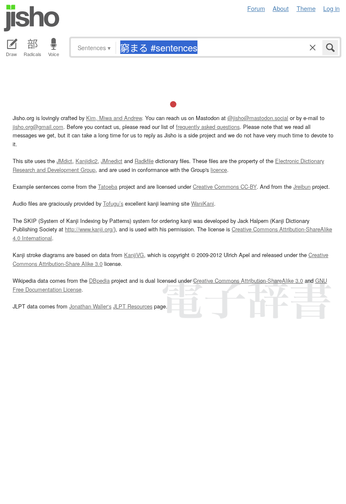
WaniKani (202, 203)
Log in (331, 8)
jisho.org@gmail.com (38, 127)
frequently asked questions (208, 127)
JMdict (64, 161)
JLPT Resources (132, 306)
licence (219, 170)
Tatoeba (107, 186)
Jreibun (302, 186)
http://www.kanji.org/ (89, 229)
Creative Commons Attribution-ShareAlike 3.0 (248, 280)
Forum (256, 8)
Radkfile (144, 161)
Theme (306, 8)
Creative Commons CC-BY (225, 186)
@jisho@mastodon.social (257, 118)
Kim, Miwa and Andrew (114, 118)
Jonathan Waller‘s (90, 306)
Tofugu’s (113, 203)
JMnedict (111, 161)
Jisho (31, 18)
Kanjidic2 (86, 161)
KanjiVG (134, 255)
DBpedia (99, 280)
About (281, 8)
